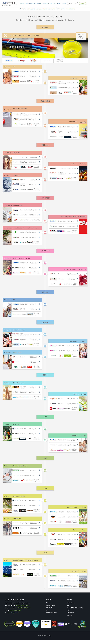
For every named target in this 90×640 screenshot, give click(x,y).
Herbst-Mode (16, 152)
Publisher (22, 3)
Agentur (39, 3)
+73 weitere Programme (74, 521)
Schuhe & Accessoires (19, 383)
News (47, 603)
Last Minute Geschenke (70, 269)
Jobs (68, 605)
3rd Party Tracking (31, 9)
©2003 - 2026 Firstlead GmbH (45, 635)
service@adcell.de (14, 613)
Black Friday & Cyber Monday (69, 216)
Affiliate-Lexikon (50, 605)
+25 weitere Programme (74, 544)
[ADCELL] (46, 624)
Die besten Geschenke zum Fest (21, 258)
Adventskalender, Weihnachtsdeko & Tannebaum (26, 228)
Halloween (74, 164)
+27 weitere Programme (37, 242)
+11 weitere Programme (37, 189)
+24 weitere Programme (37, 272)
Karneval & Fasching (18, 330)
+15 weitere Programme (37, 124)
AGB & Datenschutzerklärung (75, 607)
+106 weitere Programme (37, 510)
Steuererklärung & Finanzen (20, 466)
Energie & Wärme (17, 205)
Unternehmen (70, 603)
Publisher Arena (70, 9)
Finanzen (74, 571)
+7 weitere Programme (74, 283)
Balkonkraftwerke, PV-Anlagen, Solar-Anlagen (25, 560)
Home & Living (73, 121)
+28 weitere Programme (74, 231)
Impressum (70, 615)
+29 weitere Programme (37, 574)
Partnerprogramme (47, 3)
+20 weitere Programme (74, 136)
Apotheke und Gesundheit (20, 108)
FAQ (68, 610)
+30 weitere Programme (37, 167)
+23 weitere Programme (37, 367)
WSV (14, 299)
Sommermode (17, 518)
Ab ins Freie (16, 424)
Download (49, 607)
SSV (14, 67)
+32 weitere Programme (74, 92)
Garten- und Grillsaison (19, 496)
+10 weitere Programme (74, 408)
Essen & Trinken (17, 352)
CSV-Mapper (52, 9)
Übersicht (22, 9)
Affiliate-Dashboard (42, 9)
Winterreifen (16, 175)
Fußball (75, 530)
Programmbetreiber (30, 3)
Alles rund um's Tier (72, 507)
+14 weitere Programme (37, 314)
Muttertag (74, 435)
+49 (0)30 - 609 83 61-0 (22, 605)
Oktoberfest (74, 78)
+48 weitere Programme (60, 60)
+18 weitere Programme (74, 355)
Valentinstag (73, 341)
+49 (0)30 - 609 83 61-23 (23, 608)
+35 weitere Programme (37, 81)
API (47, 610)
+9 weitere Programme (74, 178)
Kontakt (64, 3)
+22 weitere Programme (37, 438)
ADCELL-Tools (57, 3)
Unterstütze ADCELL (51, 612)
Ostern (75, 394)
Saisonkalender (60, 9)
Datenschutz (70, 612)
